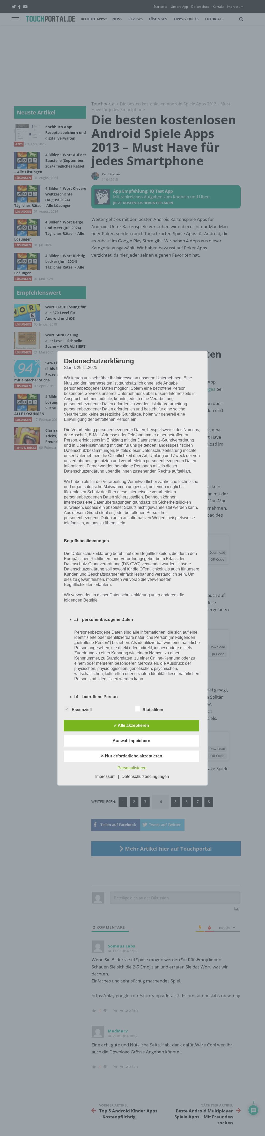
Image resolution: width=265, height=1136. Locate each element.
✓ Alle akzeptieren (131, 725)
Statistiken (153, 709)
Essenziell (82, 709)
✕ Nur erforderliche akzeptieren (131, 756)
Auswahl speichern (131, 741)
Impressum (105, 776)
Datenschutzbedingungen (145, 776)
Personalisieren (131, 768)
